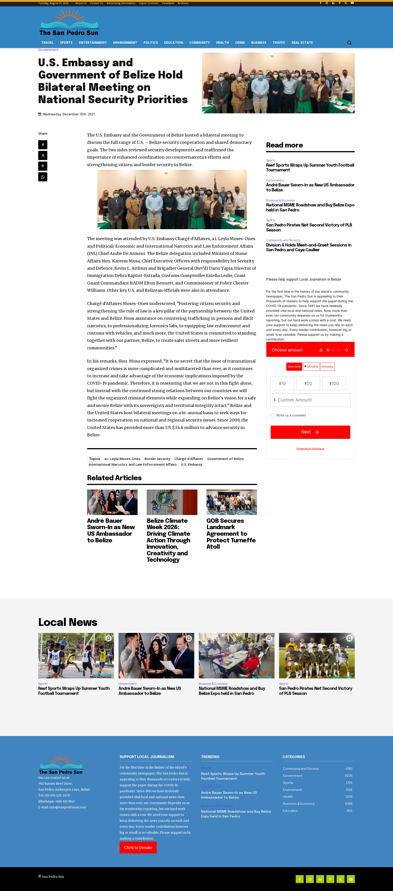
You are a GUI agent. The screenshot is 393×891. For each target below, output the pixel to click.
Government (48, 50)
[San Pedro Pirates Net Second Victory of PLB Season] (317, 655)
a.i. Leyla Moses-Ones (122, 458)
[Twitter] (345, 3)
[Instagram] (327, 3)
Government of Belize (225, 458)
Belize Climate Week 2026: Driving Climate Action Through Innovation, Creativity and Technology (168, 540)
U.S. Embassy (191, 464)
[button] (349, 42)
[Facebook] (320, 3)
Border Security (157, 458)
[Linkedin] (333, 3)
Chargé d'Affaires (188, 458)
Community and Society (283, 240)
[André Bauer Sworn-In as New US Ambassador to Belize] (112, 502)
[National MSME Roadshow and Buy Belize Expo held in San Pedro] (237, 655)
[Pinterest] (339, 3)
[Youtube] (352, 3)
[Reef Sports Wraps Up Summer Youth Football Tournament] (76, 655)
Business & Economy (280, 200)
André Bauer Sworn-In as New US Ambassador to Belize (111, 531)
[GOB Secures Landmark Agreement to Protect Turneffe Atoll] (232, 502)
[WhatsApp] (42, 176)
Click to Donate (138, 847)
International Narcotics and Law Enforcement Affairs (133, 464)
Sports (270, 160)
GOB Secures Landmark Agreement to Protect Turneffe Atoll (231, 534)
